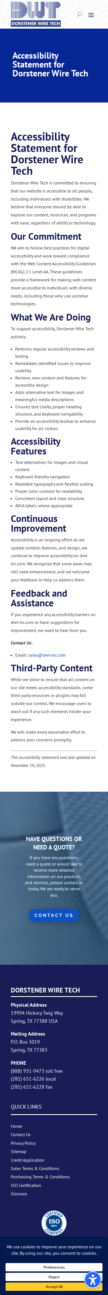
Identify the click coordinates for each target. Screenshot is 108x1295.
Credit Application (27, 1160)
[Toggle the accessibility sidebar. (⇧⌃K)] (92, 1279)
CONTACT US (54, 915)
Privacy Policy (23, 1143)
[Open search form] (79, 14)
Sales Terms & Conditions (35, 1168)
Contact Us (21, 1134)
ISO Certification (26, 1185)
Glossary (19, 1193)
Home (16, 1126)
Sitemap (18, 1151)
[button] (91, 14)
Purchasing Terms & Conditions (40, 1176)
